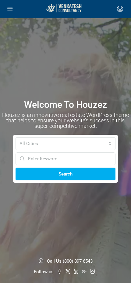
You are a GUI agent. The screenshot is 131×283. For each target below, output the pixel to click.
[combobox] (65, 143)
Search (65, 174)
